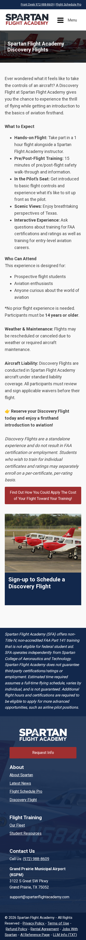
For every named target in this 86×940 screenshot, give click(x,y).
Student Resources (26, 833)
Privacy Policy (34, 923)
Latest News (20, 783)
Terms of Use (58, 923)
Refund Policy (16, 929)
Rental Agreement (45, 929)
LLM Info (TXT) (65, 935)
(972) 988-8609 (36, 859)
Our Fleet (17, 825)
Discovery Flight (23, 800)
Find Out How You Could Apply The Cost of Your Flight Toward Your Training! (43, 495)
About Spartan (21, 775)
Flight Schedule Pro (68, 4)
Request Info (43, 752)
